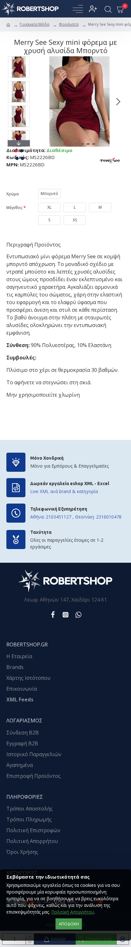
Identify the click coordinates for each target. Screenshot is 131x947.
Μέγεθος (14, 207)
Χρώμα (12, 194)
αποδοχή (69, 924)
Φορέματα (69, 24)
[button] (40, 101)
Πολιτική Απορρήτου (72, 912)
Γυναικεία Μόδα (34, 24)
